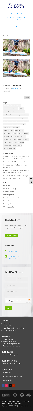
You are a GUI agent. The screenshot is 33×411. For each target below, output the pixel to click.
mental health (7, 133)
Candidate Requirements (11, 344)
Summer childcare (19, 142)
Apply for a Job (8, 339)
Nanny (19, 133)
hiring (27, 121)
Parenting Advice (9, 195)
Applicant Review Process (11, 346)
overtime (23, 136)
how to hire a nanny (9, 130)
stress (5, 142)
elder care (25, 115)
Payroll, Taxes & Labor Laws (12, 198)
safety (19, 139)
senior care (26, 139)
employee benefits (8, 118)
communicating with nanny (10, 112)
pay (10, 139)
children (21, 108)
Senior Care (7, 201)
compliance (22, 112)
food (26, 118)
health (12, 121)
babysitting (6, 105)
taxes (14, 145)
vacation (20, 145)
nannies (14, 133)
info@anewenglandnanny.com (12, 376)
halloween (6, 121)
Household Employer (20, 124)
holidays (6, 124)
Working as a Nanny (10, 207)
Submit (8, 308)
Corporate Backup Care (11, 355)
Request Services (12, 235)
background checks (16, 105)
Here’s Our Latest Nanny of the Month (16, 162)
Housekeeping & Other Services (13, 328)
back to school (7, 108)
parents (6, 139)
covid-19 (6, 115)
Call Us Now (13, 251)
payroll (14, 139)
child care (15, 108)
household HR (7, 127)
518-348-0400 (16, 14)
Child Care (6, 186)
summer (11, 142)
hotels (11, 124)
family (21, 118)
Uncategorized (8, 204)
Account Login (11, 17)
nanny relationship (8, 136)
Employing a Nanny (9, 189)
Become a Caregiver (16, 20)
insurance (17, 130)
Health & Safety (8, 192)
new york (17, 136)
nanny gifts (26, 133)
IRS (22, 130)
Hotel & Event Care (9, 330)
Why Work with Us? (9, 341)
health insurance (20, 121)
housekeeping (16, 127)
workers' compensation (9, 148)
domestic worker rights (15, 115)
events (16, 118)
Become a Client (21, 17)
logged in (15, 88)
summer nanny (7, 145)
